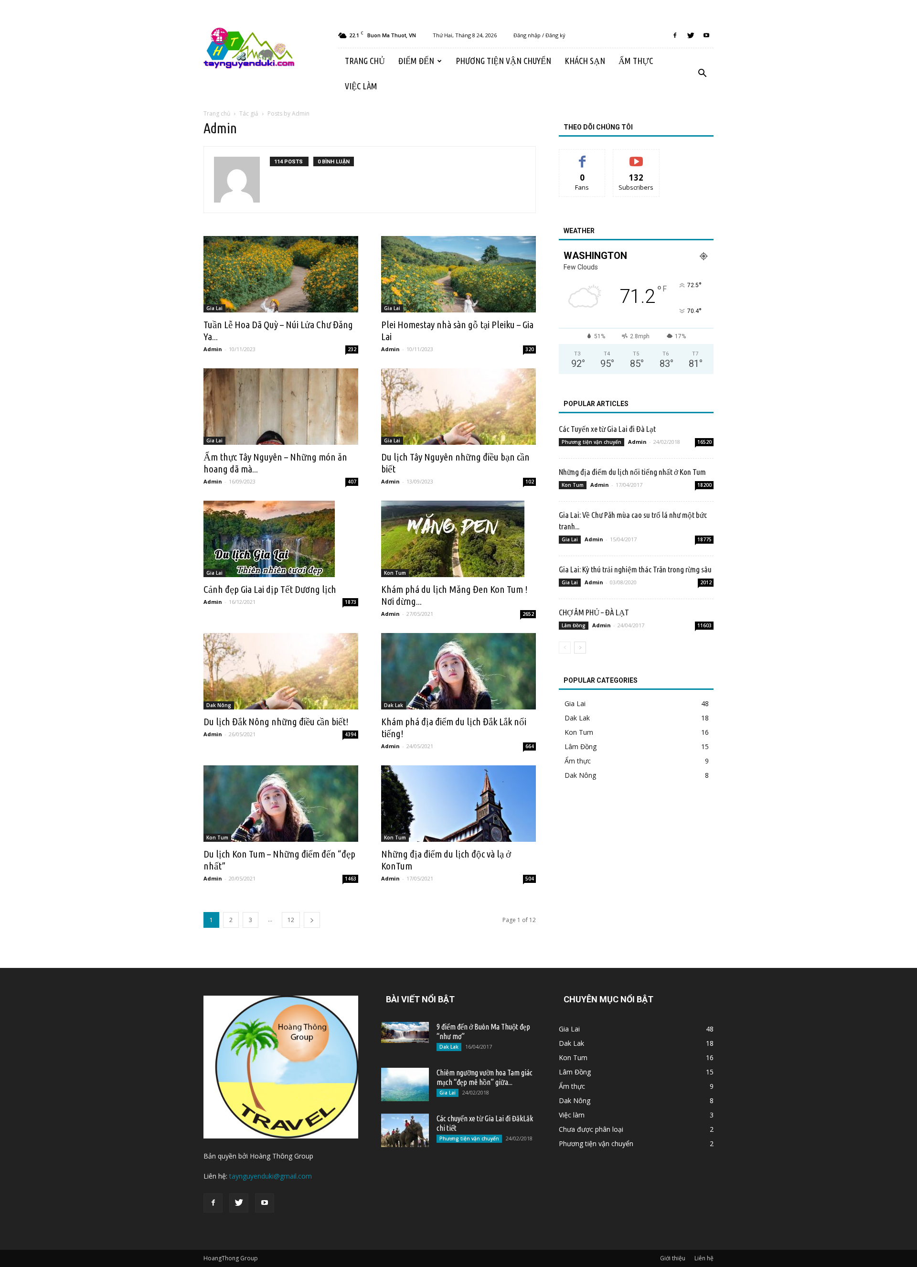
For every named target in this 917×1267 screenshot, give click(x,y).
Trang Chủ (365, 60)
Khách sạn (585, 60)
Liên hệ (704, 1258)
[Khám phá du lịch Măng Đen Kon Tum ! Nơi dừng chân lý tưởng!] (458, 539)
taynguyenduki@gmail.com (270, 1176)
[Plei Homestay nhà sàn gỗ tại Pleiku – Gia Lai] (458, 274)
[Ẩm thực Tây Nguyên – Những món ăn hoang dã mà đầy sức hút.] (280, 406)
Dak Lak (393, 705)
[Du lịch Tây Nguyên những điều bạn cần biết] (458, 406)
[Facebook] (675, 35)
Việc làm (361, 86)
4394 (350, 734)
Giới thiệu (672, 1258)
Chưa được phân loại (591, 1129)
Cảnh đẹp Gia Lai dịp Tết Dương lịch (269, 589)
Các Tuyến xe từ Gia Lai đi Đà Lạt (607, 428)
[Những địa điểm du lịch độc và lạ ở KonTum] (458, 803)
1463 (350, 878)
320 (529, 349)
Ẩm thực (635, 60)
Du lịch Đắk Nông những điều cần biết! (276, 721)
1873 (350, 602)
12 (291, 920)
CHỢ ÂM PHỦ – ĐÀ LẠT (594, 612)
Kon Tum (395, 572)
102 (529, 481)
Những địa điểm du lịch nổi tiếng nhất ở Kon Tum (632, 471)
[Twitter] (690, 35)
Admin (212, 349)
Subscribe (636, 156)
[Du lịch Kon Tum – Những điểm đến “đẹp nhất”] (280, 803)
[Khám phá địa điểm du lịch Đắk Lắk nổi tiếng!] (458, 671)
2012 (706, 582)
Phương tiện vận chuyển (503, 60)
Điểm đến (416, 60)
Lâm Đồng (574, 625)
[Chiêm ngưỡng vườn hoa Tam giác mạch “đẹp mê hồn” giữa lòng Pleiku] (405, 1084)
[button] (702, 73)
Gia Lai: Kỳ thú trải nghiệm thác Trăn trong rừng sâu (635, 569)
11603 (704, 625)
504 (529, 878)
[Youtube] (706, 35)
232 (352, 349)
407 (352, 481)
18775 (704, 539)
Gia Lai (214, 308)
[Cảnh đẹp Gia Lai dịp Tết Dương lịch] (280, 539)
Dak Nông (218, 705)
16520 (704, 442)
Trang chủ (216, 113)
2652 (528, 614)
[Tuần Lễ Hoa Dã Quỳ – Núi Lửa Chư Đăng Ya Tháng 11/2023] (280, 274)
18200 (704, 485)
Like (582, 156)
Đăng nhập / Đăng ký (539, 35)
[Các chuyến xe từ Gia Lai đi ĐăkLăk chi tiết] (405, 1130)
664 (529, 746)
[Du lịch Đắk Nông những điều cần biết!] (280, 671)
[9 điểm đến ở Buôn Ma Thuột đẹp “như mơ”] (405, 1032)
